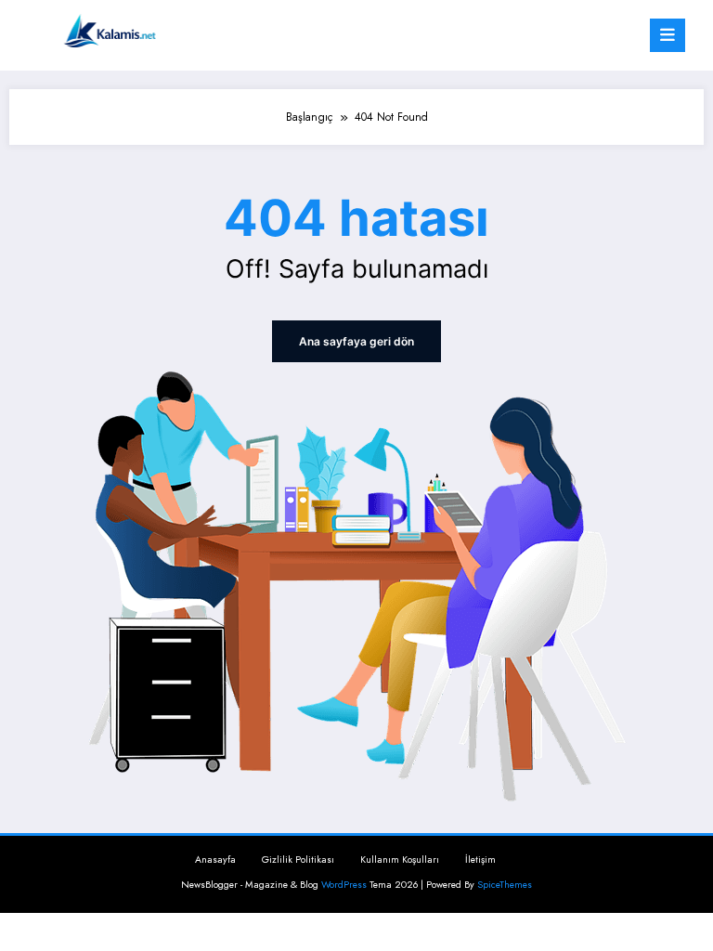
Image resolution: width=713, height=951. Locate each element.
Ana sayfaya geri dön (356, 341)
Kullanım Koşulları (399, 859)
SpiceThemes (504, 885)
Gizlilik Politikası (298, 859)
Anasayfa (215, 859)
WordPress (344, 885)
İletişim (480, 859)
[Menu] (667, 35)
